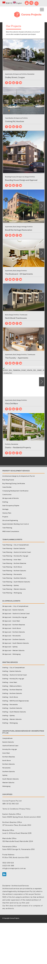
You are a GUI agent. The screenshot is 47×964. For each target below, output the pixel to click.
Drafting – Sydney (8, 715)
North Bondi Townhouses (16, 318)
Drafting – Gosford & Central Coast (14, 675)
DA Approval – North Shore (11, 628)
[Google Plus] (17, 82)
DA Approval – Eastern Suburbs (13, 610)
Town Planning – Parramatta (12, 574)
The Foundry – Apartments (16, 357)
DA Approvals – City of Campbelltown (15, 606)
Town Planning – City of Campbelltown (15, 545)
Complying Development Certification (15, 491)
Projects (5, 517)
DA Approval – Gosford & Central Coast (16, 614)
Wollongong (6, 786)
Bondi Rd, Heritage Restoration (18, 229)
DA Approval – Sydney (10, 647)
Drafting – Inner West (9, 682)
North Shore (6, 760)
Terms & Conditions (10, 809)
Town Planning (7, 528)
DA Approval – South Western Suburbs (15, 643)
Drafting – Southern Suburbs (12, 708)
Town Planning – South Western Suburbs (16, 582)
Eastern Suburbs (8, 742)
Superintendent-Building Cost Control (15, 524)
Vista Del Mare (11, 403)
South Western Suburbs (10, 779)
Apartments (8, 74)
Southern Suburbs (8, 771)
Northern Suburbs (8, 764)
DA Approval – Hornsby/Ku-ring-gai (14, 617)
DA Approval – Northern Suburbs (13, 632)
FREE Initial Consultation (10, 531)
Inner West (6, 753)
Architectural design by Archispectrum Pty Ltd (18, 476)
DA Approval (17, 74)
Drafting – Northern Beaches (12, 690)
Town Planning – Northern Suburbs (14, 571)
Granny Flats (6, 513)
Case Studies (9, 118)
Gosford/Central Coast (10, 746)
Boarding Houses (10, 177)
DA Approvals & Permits (10, 498)
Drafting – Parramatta (10, 704)
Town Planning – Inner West (11, 560)
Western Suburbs (8, 782)
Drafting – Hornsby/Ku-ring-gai (13, 679)
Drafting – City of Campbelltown (13, 668)
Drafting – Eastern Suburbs (11, 671)
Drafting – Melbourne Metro (11, 686)
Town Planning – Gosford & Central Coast (16, 552)
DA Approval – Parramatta (11, 636)
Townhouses (23, 315)
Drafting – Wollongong (10, 723)
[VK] (20, 82)
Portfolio (24, 74)
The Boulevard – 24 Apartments (19, 273)
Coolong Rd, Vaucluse (14, 121)
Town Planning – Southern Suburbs (14, 578)
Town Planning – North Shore (12, 567)
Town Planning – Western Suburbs (14, 589)
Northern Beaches (8, 757)
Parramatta (6, 768)
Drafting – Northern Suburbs (12, 693)
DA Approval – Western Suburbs (13, 650)
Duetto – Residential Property (18, 447)
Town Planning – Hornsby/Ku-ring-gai (15, 556)
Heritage (24, 227)
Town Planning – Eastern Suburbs (13, 548)
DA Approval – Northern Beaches (13, 625)
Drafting (5, 502)
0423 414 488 (8, 866)
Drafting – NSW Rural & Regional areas (15, 701)
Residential (30, 74)
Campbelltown (7, 738)
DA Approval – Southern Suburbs (13, 639)
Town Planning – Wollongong (12, 593)
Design (27, 177)
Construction (6, 494)
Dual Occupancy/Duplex (10, 506)
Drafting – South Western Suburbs (14, 712)
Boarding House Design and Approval (21, 180)
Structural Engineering (10, 520)
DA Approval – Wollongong (11, 654)
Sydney (4, 775)
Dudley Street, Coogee (15, 77)
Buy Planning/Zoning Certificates (13, 483)
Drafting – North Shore (10, 697)
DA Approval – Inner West (11, 621)
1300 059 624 (8, 863)
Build (14, 227)
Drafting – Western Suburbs (12, 719)
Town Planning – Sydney (10, 585)
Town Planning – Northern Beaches (14, 563)
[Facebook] (6, 82)
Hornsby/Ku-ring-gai (9, 749)
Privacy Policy (25, 809)
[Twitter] (10, 82)
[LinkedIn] (13, 82)
